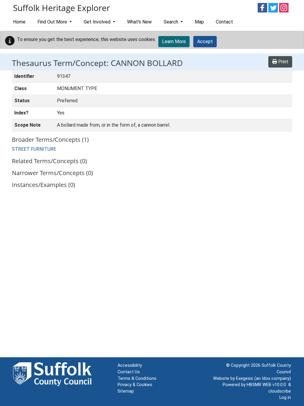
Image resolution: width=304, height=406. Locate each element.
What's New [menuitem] (139, 22)
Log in (285, 397)
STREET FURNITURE (34, 149)
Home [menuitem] (19, 22)
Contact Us (129, 371)
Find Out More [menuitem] (52, 22)
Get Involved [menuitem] (98, 22)
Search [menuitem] (171, 22)
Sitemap (126, 391)
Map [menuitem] (199, 22)
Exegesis (244, 378)
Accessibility (130, 365)
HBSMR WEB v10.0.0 (267, 384)
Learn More (174, 41)
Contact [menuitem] (224, 22)
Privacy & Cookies (135, 384)
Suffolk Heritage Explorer (61, 7)
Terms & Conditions (137, 378)
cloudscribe (279, 391)
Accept (205, 41)
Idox (266, 378)
